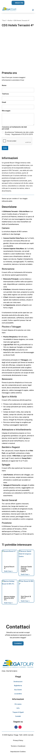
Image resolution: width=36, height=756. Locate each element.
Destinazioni (18, 681)
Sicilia (10, 20)
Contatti (18, 716)
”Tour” (4, 20)
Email (4, 102)
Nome (4, 85)
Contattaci (18, 643)
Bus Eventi (18, 690)
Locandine (18, 694)
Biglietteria (18, 685)
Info (18, 708)
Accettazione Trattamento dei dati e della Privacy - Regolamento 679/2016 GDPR (19, 133)
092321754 (19, 3)
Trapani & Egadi (18, 712)
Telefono (5, 94)
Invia (5, 148)
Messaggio (6, 111)
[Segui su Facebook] (16, 727)
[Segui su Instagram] (20, 727)
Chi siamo (18, 704)
